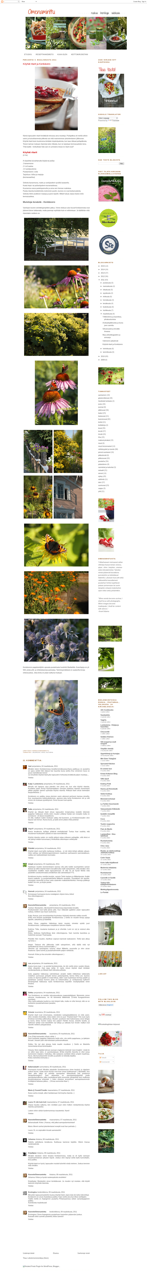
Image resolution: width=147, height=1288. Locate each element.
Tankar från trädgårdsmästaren (108, 883)
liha (99, 437)
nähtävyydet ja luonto (106, 449)
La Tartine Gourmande (110, 804)
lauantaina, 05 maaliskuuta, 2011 (47, 1012)
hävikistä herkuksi (105, 401)
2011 (103, 280)
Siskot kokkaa (106, 794)
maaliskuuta (108, 314)
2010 (103, 356)
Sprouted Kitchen (108, 764)
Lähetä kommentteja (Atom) (38, 1258)
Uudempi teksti (28, 1253)
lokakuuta (107, 290)
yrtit (99, 491)
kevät (100, 431)
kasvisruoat (102, 419)
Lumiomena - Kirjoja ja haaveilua (110, 726)
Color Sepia (105, 858)
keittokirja (102, 425)
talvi (99, 482)
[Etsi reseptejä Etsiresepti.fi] (109, 1024)
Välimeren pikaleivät (110, 341)
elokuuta (106, 296)
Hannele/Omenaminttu (37, 905)
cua (29, 963)
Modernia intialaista (108, 868)
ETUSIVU (28, 54)
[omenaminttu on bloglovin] (106, 1005)
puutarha (49, 752)
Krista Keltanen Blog (109, 774)
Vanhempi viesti (83, 1253)
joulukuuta (107, 283)
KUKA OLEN (62, 54)
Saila (30, 809)
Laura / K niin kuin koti (37, 1102)
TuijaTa (103, 720)
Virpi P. (31, 829)
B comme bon (106, 769)
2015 (103, 266)
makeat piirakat (104, 440)
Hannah (31, 891)
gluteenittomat (103, 398)
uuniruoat (101, 485)
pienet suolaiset (104, 452)
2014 (103, 269)
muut (100, 443)
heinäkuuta (107, 300)
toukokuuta (107, 307)
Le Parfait (104, 892)
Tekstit (103, 1058)
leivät (100, 434)
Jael (29, 766)
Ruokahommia (106, 841)
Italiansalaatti (33, 1067)
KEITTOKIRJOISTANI (79, 54)
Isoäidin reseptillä (108, 814)
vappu (100, 488)
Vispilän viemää (107, 749)
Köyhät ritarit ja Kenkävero (36, 64)
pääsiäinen (102, 464)
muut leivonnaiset (105, 446)
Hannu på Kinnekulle (109, 789)
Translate (115, 120)
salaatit (101, 470)
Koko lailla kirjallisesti (109, 863)
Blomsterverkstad (108, 799)
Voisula (31, 1012)
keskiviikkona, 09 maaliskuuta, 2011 (51, 1192)
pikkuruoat (102, 458)
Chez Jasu (105, 846)
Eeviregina (32, 1192)
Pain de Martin (106, 829)
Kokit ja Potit (106, 784)
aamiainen (102, 395)
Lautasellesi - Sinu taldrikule (108, 835)
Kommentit (105, 1062)
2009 (103, 360)
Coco (103, 819)
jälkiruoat (36, 752)
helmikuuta (107, 349)
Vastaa (30, 777)
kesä (43, 752)
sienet (100, 473)
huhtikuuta (107, 310)
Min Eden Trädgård (108, 759)
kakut (100, 413)
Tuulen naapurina (108, 824)
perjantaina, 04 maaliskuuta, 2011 (45, 766)
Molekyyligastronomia (109, 889)
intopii (30, 864)
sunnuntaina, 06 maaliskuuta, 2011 (52, 1067)
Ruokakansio (106, 873)
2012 (103, 276)
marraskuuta (108, 286)
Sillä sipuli (105, 779)
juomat (100, 407)
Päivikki (31, 848)
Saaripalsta (105, 715)
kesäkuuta (107, 303)
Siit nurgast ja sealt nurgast (108, 743)
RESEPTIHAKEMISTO (44, 54)
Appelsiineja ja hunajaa (110, 754)
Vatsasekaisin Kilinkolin (110, 809)
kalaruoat (101, 416)
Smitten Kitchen (107, 737)
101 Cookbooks (107, 710)
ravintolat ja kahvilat (105, 467)
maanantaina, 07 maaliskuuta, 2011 (61, 1090)
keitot (100, 422)
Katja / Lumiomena (35, 784)
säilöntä (101, 479)
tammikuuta (107, 352)
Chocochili (105, 732)
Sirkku (30, 993)
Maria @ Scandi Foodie (37, 1090)
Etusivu (56, 1253)
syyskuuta (107, 293)
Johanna (31, 1139)
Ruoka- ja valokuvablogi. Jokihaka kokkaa (111, 852)
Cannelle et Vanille (108, 878)
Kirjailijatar (32, 1153)
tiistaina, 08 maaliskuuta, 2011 (47, 1139)
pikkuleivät (102, 455)
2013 (103, 273)
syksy (100, 476)
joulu (100, 404)
